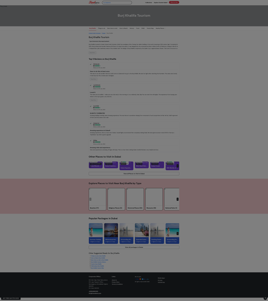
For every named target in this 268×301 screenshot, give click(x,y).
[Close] (160, 4)
